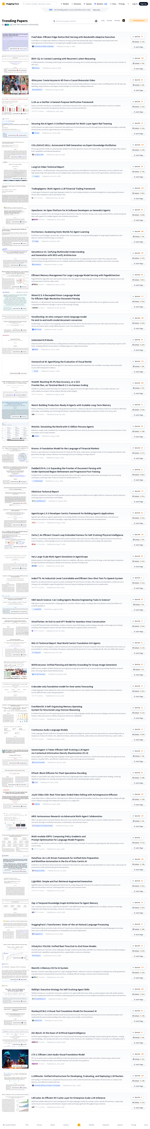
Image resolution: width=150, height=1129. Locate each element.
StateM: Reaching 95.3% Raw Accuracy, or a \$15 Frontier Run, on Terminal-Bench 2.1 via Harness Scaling (59, 383)
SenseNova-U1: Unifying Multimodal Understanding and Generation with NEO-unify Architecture (57, 253)
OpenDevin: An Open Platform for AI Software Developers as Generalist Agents (70, 210)
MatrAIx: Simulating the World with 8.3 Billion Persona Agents (62, 426)
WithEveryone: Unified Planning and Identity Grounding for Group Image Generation (74, 664)
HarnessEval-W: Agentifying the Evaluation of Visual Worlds (61, 361)
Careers (66, 1125)
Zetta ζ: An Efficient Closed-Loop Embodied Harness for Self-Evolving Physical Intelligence (77, 534)
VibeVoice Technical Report (45, 491)
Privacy (39, 1125)
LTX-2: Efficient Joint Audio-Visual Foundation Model (58, 1054)
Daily (103, 20)
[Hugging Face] (79, 1125)
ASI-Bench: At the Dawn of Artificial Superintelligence (58, 1032)
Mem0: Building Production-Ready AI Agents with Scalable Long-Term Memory (71, 405)
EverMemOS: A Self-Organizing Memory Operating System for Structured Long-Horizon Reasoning (56, 708)
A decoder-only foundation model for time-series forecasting (62, 686)
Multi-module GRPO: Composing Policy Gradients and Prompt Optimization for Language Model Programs (58, 838)
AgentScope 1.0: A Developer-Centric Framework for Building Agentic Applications (72, 513)
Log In (134, 4)
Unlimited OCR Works (42, 340)
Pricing (122, 4)
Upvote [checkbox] (139, 36)
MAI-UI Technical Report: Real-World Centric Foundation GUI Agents (65, 643)
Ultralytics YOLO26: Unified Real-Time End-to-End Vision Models (63, 946)
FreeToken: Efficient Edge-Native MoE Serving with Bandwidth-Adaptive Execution (73, 36)
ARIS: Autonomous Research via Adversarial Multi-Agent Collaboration (66, 816)
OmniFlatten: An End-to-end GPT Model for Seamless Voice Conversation (68, 621)
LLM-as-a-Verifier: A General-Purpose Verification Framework (62, 102)
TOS (26, 1125)
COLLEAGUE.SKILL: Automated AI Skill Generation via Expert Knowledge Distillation (73, 145)
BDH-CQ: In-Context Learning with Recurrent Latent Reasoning (63, 58)
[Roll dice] (96, 21)
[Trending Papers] (123, 20)
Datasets (77, 4)
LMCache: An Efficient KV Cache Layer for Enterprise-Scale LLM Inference (68, 1097)
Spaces (89, 4)
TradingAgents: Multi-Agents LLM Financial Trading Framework (63, 188)
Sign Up (143, 4)
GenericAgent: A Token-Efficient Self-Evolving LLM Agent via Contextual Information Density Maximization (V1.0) (60, 751)
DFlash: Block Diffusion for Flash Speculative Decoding (59, 772)
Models (66, 4)
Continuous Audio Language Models (49, 729)
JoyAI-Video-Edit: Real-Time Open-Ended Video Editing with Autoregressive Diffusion (74, 794)
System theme (10, 1125)
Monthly (117, 20)
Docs (114, 4)
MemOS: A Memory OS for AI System (49, 967)
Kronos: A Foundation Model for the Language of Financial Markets (65, 448)
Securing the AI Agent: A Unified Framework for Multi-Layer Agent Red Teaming (71, 123)
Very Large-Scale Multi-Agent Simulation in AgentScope (59, 556)
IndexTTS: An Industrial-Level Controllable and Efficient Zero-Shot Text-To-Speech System (77, 578)
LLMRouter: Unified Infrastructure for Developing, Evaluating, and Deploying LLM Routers (77, 1076)
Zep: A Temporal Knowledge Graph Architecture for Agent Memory (64, 902)
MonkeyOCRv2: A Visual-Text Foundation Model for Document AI (64, 1011)
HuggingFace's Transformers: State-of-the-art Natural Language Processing (70, 924)
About (53, 1125)
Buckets (102, 4)
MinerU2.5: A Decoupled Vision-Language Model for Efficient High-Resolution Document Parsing (55, 297)
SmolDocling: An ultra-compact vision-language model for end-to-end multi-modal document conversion (59, 318)
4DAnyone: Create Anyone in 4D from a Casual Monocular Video (63, 80)
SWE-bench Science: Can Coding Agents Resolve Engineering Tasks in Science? (70, 599)
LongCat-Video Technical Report (47, 166)
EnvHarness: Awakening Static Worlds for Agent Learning (60, 231)
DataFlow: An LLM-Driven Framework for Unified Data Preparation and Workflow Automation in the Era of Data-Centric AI (65, 859)
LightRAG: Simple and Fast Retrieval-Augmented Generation (61, 881)
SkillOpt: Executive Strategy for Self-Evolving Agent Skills (60, 989)
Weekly (109, 20)
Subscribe (96, 10)
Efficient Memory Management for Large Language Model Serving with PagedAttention (75, 275)
